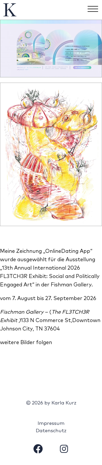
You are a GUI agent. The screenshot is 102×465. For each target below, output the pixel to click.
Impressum (51, 423)
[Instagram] (64, 450)
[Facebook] (38, 450)
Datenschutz (51, 430)
